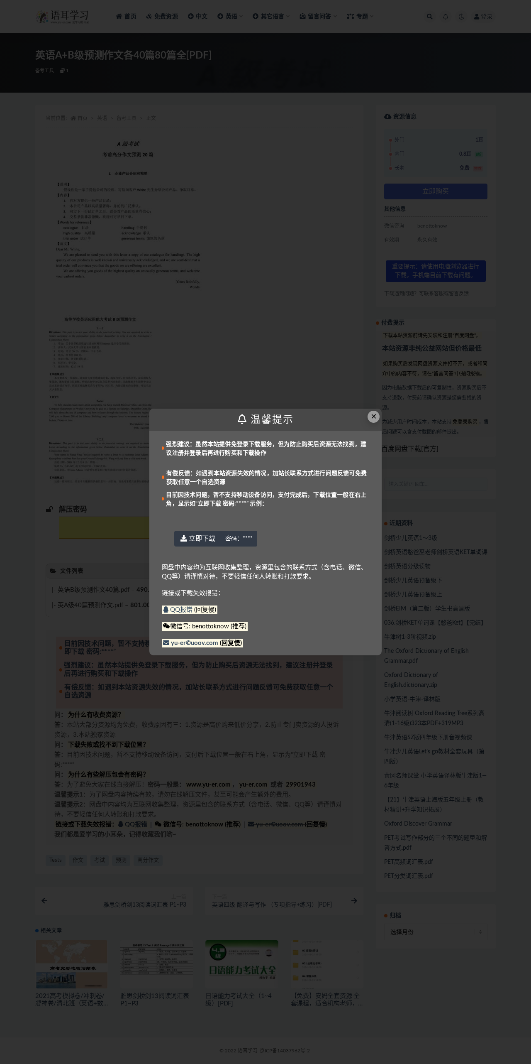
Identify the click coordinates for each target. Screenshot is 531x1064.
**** (239, 539)
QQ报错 (181, 610)
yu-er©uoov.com (194, 643)
